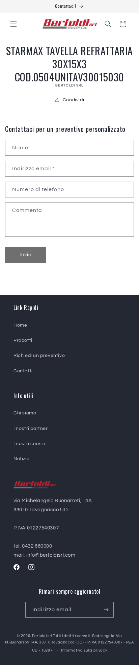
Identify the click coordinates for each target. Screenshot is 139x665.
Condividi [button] (73, 100)
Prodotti (22, 340)
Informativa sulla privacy (84, 650)
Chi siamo (24, 413)
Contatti (23, 371)
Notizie (21, 458)
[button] (13, 23)
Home (20, 325)
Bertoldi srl (42, 636)
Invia (26, 254)
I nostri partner (30, 428)
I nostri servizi (29, 443)
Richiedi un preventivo (39, 355)
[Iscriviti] (106, 610)
